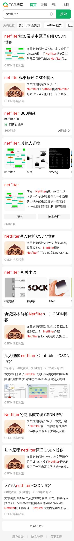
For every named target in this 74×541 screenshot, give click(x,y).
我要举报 (56, 536)
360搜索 (14, 5)
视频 (65, 5)
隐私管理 (37, 536)
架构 (20, 216)
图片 (55, 5)
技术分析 (54, 216)
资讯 (44, 5)
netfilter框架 (54, 25)
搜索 (63, 14)
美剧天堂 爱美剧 (29, 25)
